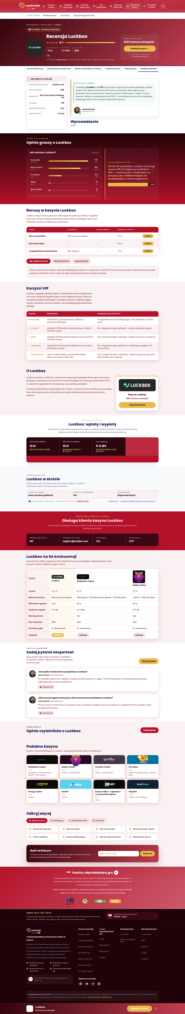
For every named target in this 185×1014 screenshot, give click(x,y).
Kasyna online (46, 25)
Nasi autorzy (104, 945)
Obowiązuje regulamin (140, 56)
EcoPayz (144, 959)
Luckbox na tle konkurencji (31, 69)
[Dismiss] (156, 1008)
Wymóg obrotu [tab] (61, 261)
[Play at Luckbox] (137, 385)
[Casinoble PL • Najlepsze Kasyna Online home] (33, 930)
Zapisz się (147, 853)
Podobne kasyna (112, 69)
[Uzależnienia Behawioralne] (115, 901)
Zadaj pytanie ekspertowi (59, 69)
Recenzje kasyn (50, 15)
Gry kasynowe (84, 953)
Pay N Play (65, 15)
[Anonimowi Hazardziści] (85, 901)
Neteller (144, 946)
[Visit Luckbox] (58, 577)
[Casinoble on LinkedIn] (80, 983)
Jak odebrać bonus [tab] (38, 261)
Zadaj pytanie (149, 661)
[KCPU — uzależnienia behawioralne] (70, 901)
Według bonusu (38, 820)
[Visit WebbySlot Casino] (83, 576)
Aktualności (104, 951)
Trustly (143, 953)
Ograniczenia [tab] (81, 261)
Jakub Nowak (61, 60)
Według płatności (79, 820)
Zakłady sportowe (85, 940)
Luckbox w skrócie (148, 69)
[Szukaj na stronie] (163, 6)
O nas (101, 939)
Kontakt (102, 957)
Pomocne (47, 687)
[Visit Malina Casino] (139, 576)
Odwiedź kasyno (138, 48)
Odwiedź (57, 635)
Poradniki (100, 820)
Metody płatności (85, 959)
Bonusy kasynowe (85, 946)
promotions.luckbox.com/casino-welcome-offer (138, 501)
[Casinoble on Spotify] (99, 983)
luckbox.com (58, 85)
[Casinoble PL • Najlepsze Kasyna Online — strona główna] (29, 5)
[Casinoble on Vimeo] (92, 983)
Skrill (143, 940)
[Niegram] (100, 901)
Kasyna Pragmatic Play (84, 15)
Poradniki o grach (85, 971)
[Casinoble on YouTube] (86, 983)
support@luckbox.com (75, 541)
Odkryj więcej (130, 69)
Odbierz (148, 236)
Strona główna (32, 25)
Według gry (58, 820)
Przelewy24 (146, 934)
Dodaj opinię (149, 730)
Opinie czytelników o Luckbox (88, 69)
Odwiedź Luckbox (139, 1008)
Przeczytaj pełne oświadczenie (100, 997)
